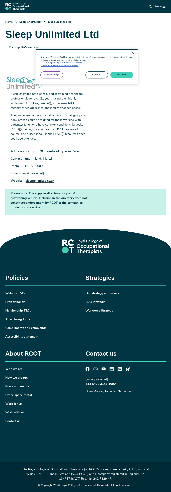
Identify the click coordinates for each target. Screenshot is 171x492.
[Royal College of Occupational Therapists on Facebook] (88, 370)
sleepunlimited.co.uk (40, 180)
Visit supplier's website (23, 47)
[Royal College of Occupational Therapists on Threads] (120, 370)
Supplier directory (30, 22)
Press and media (17, 386)
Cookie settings (51, 75)
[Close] (133, 53)
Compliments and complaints (26, 328)
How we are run (16, 377)
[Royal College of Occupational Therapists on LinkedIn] (112, 370)
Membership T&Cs (18, 310)
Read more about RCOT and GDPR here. (60, 66)
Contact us (12, 421)
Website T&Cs (15, 293)
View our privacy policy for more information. (63, 63)
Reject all (96, 75)
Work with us (14, 412)
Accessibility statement (21, 336)
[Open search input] (150, 6)
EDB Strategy (95, 302)
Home (9, 22)
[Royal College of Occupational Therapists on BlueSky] (128, 370)
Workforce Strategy (99, 310)
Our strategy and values (102, 293)
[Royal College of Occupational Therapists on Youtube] (104, 369)
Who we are (14, 369)
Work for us (13, 404)
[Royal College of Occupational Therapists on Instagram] (96, 370)
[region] (86, 66)
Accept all (122, 75)
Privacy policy (15, 302)
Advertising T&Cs (17, 319)
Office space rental (18, 395)
